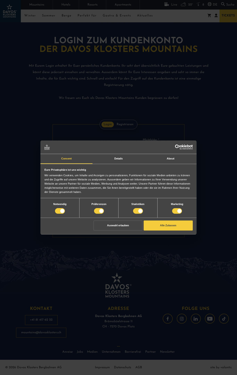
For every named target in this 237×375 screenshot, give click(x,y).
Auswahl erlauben (118, 225)
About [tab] (170, 158)
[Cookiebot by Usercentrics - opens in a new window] (177, 147)
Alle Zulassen (168, 225)
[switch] (99, 211)
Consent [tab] (66, 158)
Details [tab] (118, 158)
